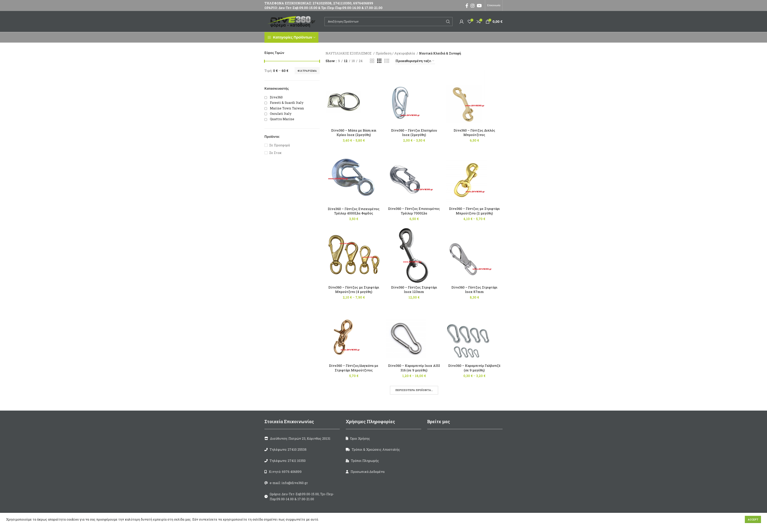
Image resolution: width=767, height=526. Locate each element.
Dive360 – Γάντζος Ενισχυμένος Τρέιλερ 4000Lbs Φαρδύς (354, 211)
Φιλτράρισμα (307, 70)
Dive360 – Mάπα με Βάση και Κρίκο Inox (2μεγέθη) (353, 132)
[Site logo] (292, 21)
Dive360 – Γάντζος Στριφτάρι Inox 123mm (414, 289)
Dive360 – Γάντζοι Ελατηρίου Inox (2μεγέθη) (414, 132)
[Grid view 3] (379, 61)
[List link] (302, 449)
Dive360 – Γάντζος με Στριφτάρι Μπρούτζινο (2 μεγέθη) (474, 210)
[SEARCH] (448, 21)
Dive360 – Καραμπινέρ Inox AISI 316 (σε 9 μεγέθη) (414, 367)
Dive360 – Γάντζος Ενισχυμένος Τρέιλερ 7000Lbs (414, 210)
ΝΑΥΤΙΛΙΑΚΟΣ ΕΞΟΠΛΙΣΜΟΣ (349, 53)
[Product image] (414, 333)
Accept (753, 519)
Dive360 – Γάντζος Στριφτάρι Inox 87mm (474, 289)
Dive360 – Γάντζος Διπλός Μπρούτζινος (474, 132)
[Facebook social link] (466, 5)
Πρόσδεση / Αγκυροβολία (396, 53)
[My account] (462, 22)
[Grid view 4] (386, 61)
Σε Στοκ (275, 153)
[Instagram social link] (472, 5)
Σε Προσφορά (279, 145)
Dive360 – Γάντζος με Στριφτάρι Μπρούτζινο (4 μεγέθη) (353, 289)
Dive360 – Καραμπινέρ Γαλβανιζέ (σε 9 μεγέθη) (474, 367)
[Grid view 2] (372, 61)
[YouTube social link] (479, 5)
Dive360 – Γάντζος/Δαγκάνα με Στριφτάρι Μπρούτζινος (353, 367)
